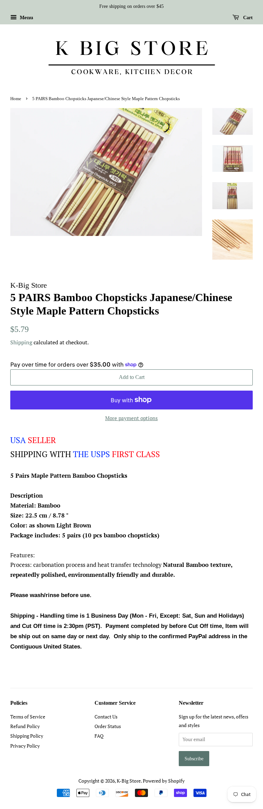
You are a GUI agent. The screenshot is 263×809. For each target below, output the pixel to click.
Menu (25, 17)
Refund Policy (25, 726)
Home (15, 98)
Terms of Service (27, 716)
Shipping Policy (26, 736)
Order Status (108, 726)
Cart (247, 17)
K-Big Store (129, 780)
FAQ (99, 736)
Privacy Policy (25, 745)
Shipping (21, 342)
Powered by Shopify (164, 780)
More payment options (131, 418)
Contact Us (106, 716)
